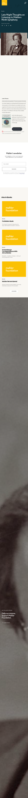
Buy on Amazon (17, 129)
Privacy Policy (22, 173)
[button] (2, 25)
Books (2, 11)
